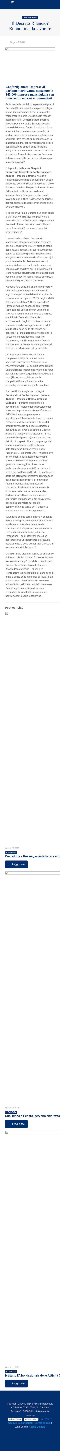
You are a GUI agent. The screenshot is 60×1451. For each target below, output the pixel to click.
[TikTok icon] (40, 1432)
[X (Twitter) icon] (24, 1432)
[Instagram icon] (33, 1432)
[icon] (37, 1432)
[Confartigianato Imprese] (30, 4)
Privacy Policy (15, 1419)
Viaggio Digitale (36, 1426)
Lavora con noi (42, 1422)
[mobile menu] (55, 4)
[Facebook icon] (20, 1432)
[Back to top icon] (30, 1397)
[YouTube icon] (27, 1432)
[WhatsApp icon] (17, 1432)
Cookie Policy (30, 1419)
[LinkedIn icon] (30, 1432)
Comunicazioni (25, 1422)
